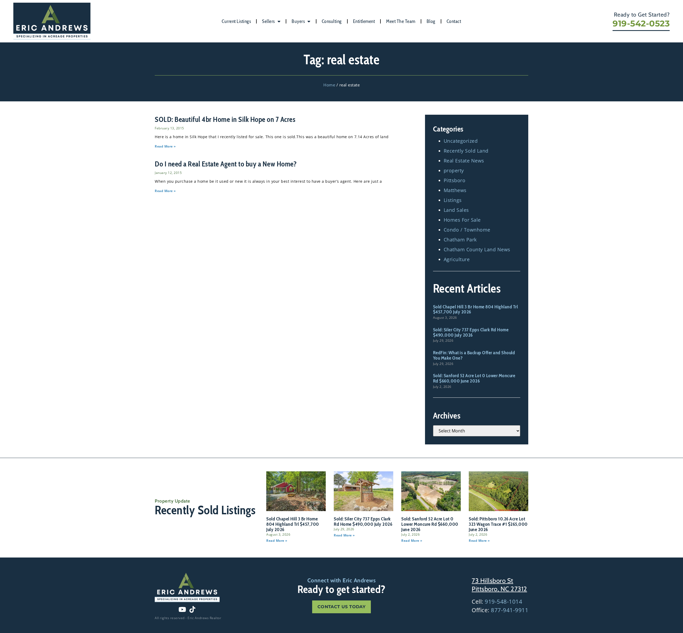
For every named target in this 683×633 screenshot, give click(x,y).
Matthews (455, 190)
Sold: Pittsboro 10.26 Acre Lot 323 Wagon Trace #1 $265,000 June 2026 (498, 524)
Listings (453, 200)
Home (329, 84)
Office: (500, 610)
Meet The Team (400, 21)
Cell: (497, 601)
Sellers (268, 21)
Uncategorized (461, 141)
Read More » (165, 146)
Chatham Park (460, 239)
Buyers (298, 21)
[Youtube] (182, 609)
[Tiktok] (192, 609)
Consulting (332, 21)
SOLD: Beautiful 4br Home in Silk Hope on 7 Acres (225, 119)
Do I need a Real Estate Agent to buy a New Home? (226, 164)
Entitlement (364, 21)
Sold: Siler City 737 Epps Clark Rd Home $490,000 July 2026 (471, 332)
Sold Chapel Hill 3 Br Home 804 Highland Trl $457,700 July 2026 (475, 309)
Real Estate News (464, 160)
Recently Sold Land (466, 151)
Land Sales (456, 210)
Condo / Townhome (467, 229)
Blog (431, 21)
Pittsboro (455, 180)
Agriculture (457, 259)
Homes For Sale (462, 220)
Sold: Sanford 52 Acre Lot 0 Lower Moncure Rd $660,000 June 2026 (474, 378)
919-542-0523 (641, 23)
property (454, 170)
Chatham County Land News (477, 249)
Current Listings (236, 21)
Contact (454, 21)
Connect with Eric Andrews (341, 580)
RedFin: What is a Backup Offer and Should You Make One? (474, 355)
